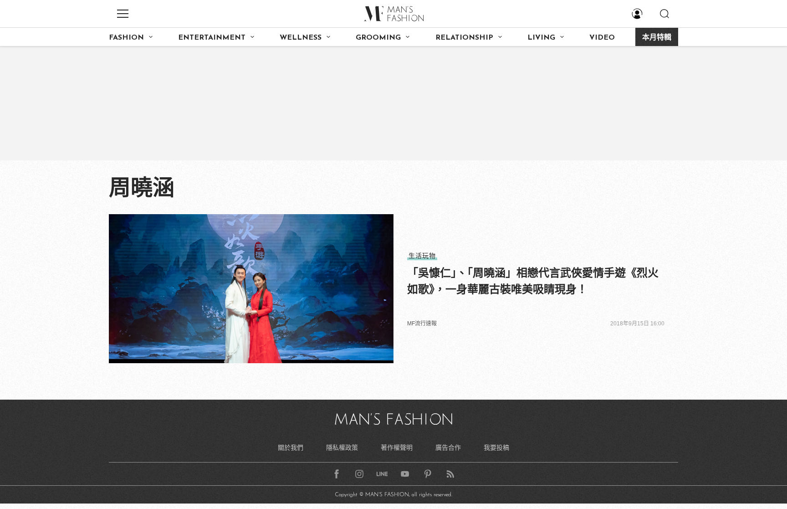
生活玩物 (422, 255)
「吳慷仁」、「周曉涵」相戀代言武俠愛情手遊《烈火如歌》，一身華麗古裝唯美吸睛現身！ (533, 281)
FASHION (126, 37)
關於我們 (290, 447)
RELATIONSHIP (464, 37)
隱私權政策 (342, 447)
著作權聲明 (397, 447)
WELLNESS (301, 37)
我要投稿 (496, 447)
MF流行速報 (422, 323)
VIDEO (602, 37)
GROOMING (378, 37)
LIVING (541, 37)
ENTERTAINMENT (211, 37)
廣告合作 (448, 447)
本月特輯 (656, 37)
